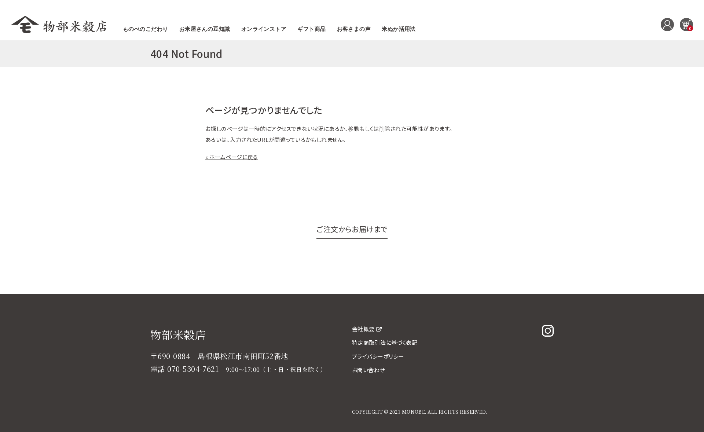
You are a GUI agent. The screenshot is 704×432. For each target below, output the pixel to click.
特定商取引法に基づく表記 (384, 342)
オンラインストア (264, 29)
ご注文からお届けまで (352, 229)
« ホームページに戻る (231, 157)
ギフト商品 (311, 29)
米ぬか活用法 (399, 29)
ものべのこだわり (145, 29)
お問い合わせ (368, 370)
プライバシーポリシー (378, 356)
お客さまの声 (354, 29)
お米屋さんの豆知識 (204, 29)
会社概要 (363, 329)
